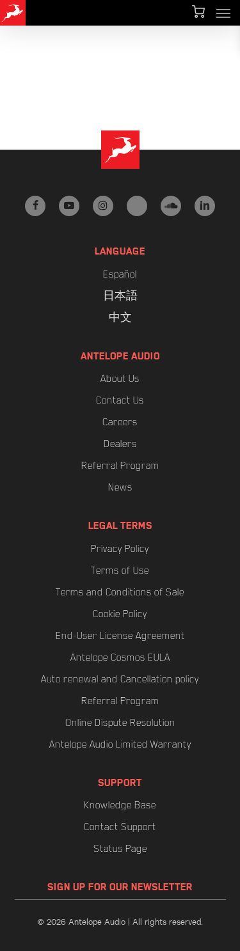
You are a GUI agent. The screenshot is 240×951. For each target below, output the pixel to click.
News (120, 487)
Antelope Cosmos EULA (120, 657)
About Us (120, 378)
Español (120, 274)
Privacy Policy (120, 548)
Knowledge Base (120, 805)
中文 (120, 318)
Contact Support (120, 827)
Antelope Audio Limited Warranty (120, 744)
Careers (120, 422)
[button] (223, 12)
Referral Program (120, 465)
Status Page (120, 848)
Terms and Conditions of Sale (120, 592)
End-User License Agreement (120, 635)
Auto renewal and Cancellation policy (120, 679)
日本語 (120, 296)
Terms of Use (120, 570)
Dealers (120, 444)
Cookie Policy (120, 614)
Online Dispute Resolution (120, 722)
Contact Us (120, 400)
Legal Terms (120, 525)
